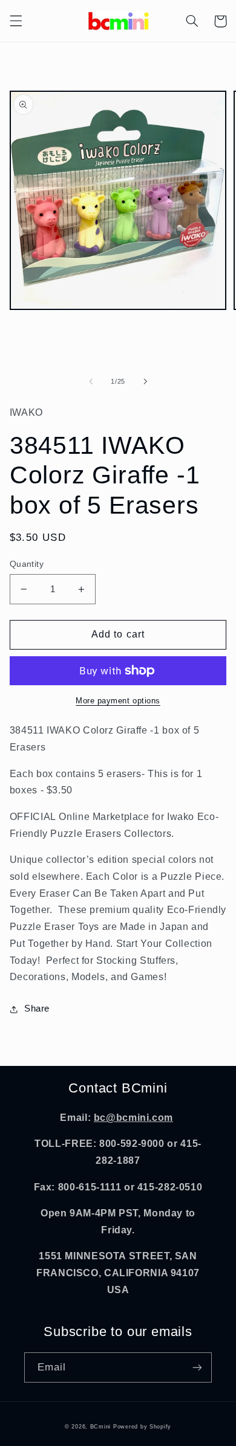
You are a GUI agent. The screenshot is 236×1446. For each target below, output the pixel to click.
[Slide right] (145, 381)
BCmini (100, 1427)
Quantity (27, 564)
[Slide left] (90, 381)
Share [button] (37, 1008)
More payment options (118, 701)
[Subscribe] (197, 1367)
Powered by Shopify (142, 1427)
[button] (16, 21)
